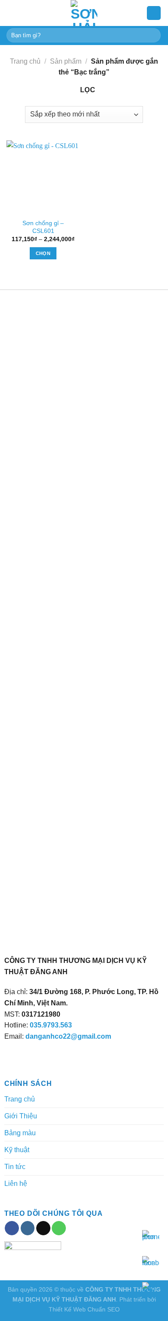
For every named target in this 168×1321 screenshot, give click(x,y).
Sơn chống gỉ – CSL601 (43, 227)
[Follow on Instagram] (28, 1228)
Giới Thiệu (20, 1116)
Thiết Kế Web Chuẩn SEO (84, 1309)
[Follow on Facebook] (12, 1228)
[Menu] (11, 12)
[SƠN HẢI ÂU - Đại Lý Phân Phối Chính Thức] (84, 13)
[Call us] (59, 1228)
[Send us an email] (43, 1228)
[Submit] (153, 35)
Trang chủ (25, 61)
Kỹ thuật (16, 1149)
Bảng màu (20, 1133)
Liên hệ (15, 1183)
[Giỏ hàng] (154, 13)
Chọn (43, 253)
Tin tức (14, 1166)
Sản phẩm (65, 61)
